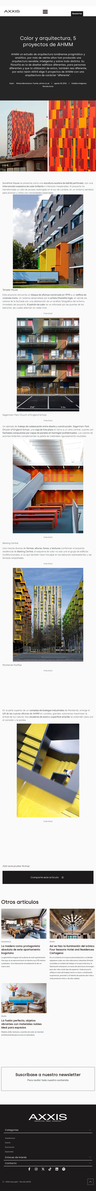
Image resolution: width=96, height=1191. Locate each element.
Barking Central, (25, 551)
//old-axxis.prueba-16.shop (16, 866)
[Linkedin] (58, 1171)
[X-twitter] (45, 1171)
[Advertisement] (48, 689)
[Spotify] (65, 1171)
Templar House (10, 289)
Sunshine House (11, 183)
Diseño (52, 942)
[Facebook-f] (31, 1171)
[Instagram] (38, 1171)
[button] (63, 877)
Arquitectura (6, 942)
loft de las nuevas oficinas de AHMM (21, 713)
